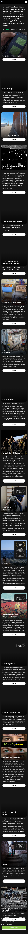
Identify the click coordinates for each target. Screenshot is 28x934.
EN (26, 2)
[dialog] (14, 916)
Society (18, 29)
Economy (25, 29)
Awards (13, 29)
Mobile (7, 29)
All (3, 29)
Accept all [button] (14, 927)
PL (23, 2)
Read (14, 728)
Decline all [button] (14, 930)
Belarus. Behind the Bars (12, 813)
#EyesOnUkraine (11, 758)
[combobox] (26, 900)
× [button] (26, 902)
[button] (14, 924)
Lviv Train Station (11, 712)
